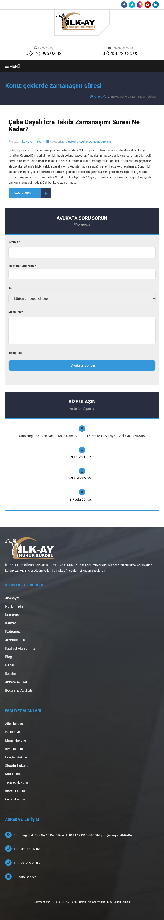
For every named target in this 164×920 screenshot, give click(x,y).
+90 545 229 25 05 (82, 478)
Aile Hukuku (14, 724)
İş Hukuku (12, 732)
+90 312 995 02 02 (82, 457)
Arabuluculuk (15, 640)
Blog (8, 657)
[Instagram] (140, 4)
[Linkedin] (155, 4)
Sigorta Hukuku (16, 766)
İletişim (10, 674)
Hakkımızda (14, 606)
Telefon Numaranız (22, 266)
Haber (9, 665)
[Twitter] (132, 4)
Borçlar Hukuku (16, 757)
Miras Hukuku (15, 740)
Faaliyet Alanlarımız (20, 648)
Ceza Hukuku (15, 799)
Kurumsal (12, 615)
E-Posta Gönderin (82, 499)
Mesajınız (15, 312)
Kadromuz (13, 632)
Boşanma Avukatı (18, 690)
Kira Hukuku (14, 774)
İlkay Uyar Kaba (31, 141)
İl (9, 288)
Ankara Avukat (16, 682)
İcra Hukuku (14, 749)
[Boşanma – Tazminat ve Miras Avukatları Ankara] (82, 22)
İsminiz (13, 242)
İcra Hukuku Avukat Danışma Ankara (86, 141)
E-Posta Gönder (25, 877)
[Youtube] (148, 4)
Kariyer (10, 623)
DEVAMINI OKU (21, 193)
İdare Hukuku (15, 791)
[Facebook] (124, 4)
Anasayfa (100, 96)
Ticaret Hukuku (16, 782)
